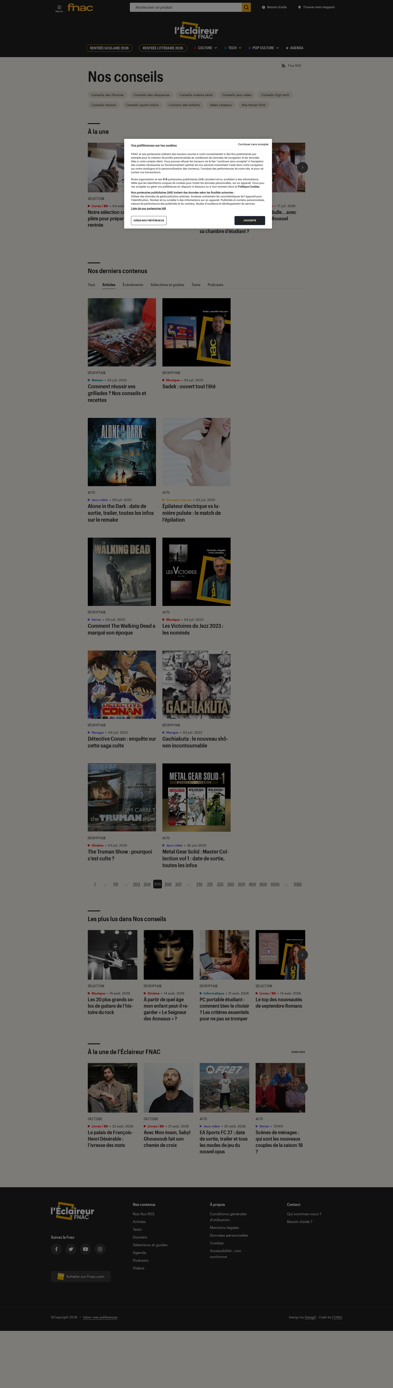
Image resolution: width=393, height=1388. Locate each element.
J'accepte (249, 220)
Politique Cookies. (248, 186)
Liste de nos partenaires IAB (148, 208)
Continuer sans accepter (253, 144)
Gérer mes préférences (149, 220)
